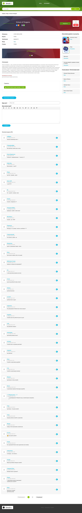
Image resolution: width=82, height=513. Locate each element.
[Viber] (22, 25)
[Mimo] (66, 49)
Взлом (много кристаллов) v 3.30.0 (15, 87)
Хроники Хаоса (67, 84)
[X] (20, 25)
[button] (30, 55)
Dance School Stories (68, 90)
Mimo (71, 47)
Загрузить (65, 23)
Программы (46, 3)
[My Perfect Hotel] (66, 40)
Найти (75, 9)
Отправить (6, 125)
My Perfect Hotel (73, 37)
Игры (40, 3)
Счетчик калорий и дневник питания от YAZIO (71, 63)
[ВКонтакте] (17, 25)
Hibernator (66, 56)
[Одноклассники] (18, 25)
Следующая (39, 497)
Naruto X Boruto (67, 79)
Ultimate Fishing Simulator (69, 73)
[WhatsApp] (24, 25)
